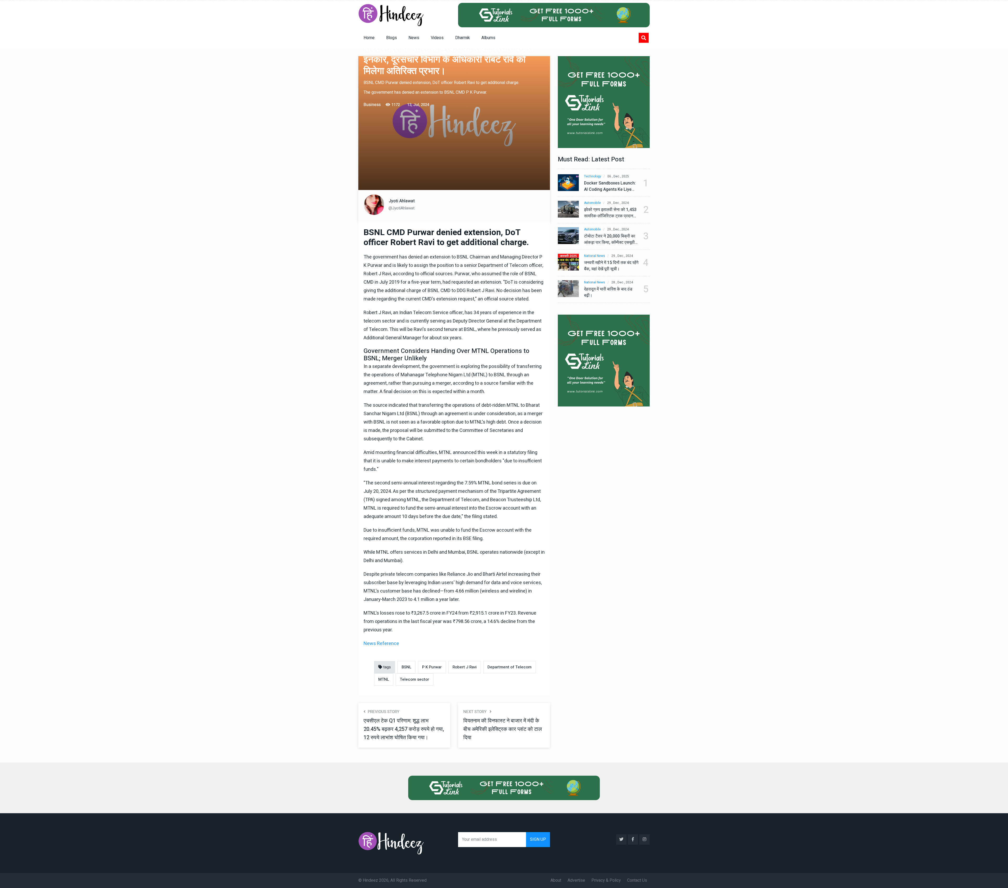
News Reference (381, 643)
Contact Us (637, 880)
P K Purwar (432, 667)
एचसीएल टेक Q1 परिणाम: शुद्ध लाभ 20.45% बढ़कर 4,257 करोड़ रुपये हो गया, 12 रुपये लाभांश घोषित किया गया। (404, 729)
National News (594, 256)
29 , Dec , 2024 (618, 203)
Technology (592, 176)
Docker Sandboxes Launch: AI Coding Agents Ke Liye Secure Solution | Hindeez (610, 186)
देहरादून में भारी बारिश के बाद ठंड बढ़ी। (608, 292)
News (413, 38)
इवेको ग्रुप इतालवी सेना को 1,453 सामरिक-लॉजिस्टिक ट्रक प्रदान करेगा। (610, 213)
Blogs (391, 38)
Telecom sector (414, 679)
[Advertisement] (454, 147)
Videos (437, 38)
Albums (488, 38)
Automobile (592, 203)
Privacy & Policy (606, 880)
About (555, 880)
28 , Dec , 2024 (622, 282)
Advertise (576, 880)
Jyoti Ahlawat (402, 201)
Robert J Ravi (465, 667)
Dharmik (462, 38)
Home (369, 38)
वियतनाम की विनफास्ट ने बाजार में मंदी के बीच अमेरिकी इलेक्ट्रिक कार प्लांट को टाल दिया (502, 729)
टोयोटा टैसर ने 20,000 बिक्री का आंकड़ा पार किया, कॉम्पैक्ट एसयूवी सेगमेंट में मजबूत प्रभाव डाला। (609, 239)
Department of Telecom (509, 667)
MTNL (383, 679)
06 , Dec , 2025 (618, 176)
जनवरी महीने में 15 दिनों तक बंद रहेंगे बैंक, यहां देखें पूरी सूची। (611, 266)
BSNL (406, 667)
